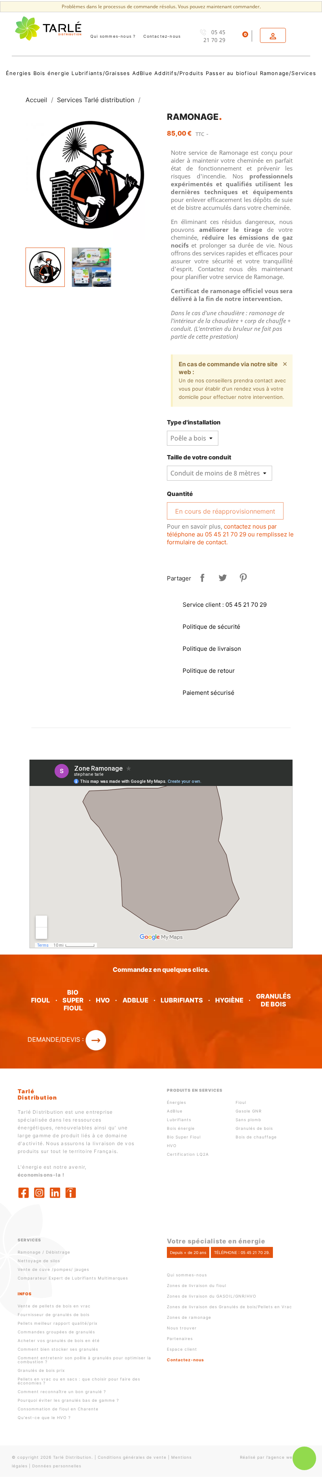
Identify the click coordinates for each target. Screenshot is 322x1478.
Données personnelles (56, 1465)
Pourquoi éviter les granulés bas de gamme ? (68, 1400)
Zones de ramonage (189, 1317)
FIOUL (40, 1000)
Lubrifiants (182, 1000)
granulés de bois (273, 1000)
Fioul (241, 1102)
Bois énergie (181, 1128)
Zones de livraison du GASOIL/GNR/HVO (211, 1296)
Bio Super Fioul (184, 1137)
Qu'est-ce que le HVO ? (44, 1417)
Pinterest (243, 578)
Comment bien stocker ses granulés (58, 1349)
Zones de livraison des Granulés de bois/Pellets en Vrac (229, 1306)
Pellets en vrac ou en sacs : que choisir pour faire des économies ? (79, 1381)
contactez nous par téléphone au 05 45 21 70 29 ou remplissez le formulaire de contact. (230, 534)
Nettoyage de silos (39, 1260)
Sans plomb (248, 1119)
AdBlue (175, 1111)
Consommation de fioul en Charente (58, 1408)
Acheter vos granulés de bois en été (59, 1340)
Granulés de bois (254, 1128)
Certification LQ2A (188, 1154)
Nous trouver (182, 1328)
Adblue (135, 1000)
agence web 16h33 (289, 1457)
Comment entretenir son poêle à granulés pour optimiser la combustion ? (84, 1359)
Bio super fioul (73, 1000)
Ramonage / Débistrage (44, 1252)
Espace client (182, 1349)
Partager (202, 578)
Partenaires (180, 1338)
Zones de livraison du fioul (196, 1285)
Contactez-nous (162, 36)
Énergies (176, 1102)
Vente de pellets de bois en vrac (54, 1306)
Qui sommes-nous (187, 1274)
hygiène (229, 1000)
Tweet (223, 578)
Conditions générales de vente (132, 1457)
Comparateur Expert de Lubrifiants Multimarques (73, 1278)
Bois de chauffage (256, 1137)
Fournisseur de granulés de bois (54, 1314)
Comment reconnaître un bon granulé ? (62, 1391)
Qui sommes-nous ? (112, 36)
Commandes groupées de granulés (56, 1331)
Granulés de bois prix (41, 1370)
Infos (25, 1293)
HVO (103, 1000)
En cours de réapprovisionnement (225, 511)
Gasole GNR (249, 1111)
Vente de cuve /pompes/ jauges (53, 1269)
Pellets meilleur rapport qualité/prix (57, 1323)
